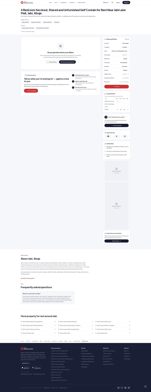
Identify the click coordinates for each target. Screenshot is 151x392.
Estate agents (84, 351)
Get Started (115, 241)
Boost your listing (107, 359)
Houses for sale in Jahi (56, 377)
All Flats (106, 109)
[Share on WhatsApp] (125, 136)
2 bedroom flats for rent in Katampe (60, 369)
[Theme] (112, 2)
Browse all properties (68, 62)
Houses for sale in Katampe (58, 367)
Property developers (86, 353)
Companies (63, 2)
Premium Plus (106, 356)
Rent (56, 2)
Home (22, 341)
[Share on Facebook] (108, 136)
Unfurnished (35, 341)
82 (124, 109)
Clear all (127, 39)
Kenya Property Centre (26, 374)
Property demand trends (87, 356)
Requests (72, 2)
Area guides (84, 367)
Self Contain (47, 341)
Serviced (54, 341)
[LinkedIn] (125, 387)
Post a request (32, 90)
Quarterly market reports (87, 361)
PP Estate (56, 22)
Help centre (127, 353)
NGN (106, 2)
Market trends (81, 2)
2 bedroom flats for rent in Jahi (59, 380)
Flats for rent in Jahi (56, 375)
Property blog (85, 364)
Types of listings (107, 353)
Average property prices (87, 359)
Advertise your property (109, 351)
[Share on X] (116, 136)
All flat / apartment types (28, 31)
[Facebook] (118, 387)
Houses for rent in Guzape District (59, 351)
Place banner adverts (108, 364)
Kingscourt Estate (35, 22)
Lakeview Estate (47, 22)
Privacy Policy (46, 387)
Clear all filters (53, 62)
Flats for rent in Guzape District (59, 353)
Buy (50, 2)
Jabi (70, 341)
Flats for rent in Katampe (57, 364)
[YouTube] (128, 387)
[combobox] (120, 43)
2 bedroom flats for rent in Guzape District (62, 359)
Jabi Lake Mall (25, 22)
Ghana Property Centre (39, 374)
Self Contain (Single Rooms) (111, 104)
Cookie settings (62, 387)
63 (120, 109)
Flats (41, 341)
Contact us (127, 356)
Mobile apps (127, 359)
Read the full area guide (27, 278)
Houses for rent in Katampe (58, 361)
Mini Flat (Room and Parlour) (111, 101)
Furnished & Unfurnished (42, 28)
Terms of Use (54, 387)
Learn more (25, 363)
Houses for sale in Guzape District (59, 356)
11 (117, 109)
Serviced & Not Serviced (28, 28)
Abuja (65, 341)
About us (126, 351)
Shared (60, 341)
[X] (121, 387)
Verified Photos (107, 361)
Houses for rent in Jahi (56, 372)
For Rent (28, 341)
